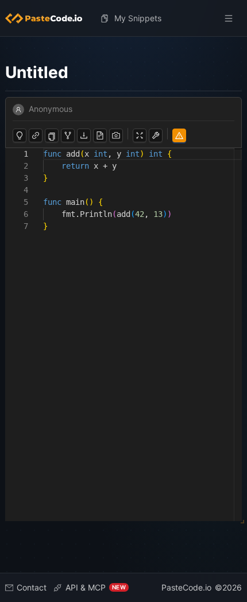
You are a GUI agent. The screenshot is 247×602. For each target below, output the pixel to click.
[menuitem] (48, 18)
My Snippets (137, 18)
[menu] (123, 18)
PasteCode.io (186, 587)
